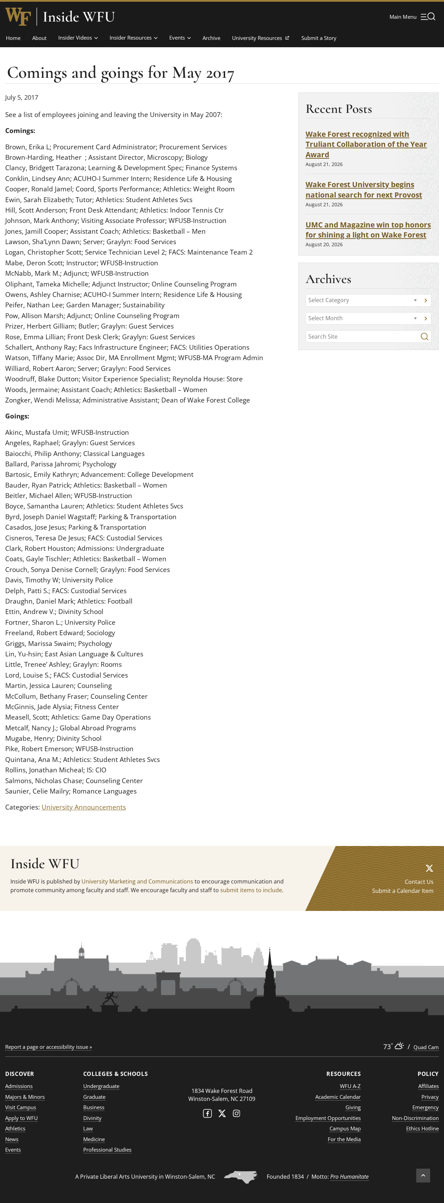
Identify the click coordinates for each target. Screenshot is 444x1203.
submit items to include (251, 890)
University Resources (257, 39)
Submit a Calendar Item (403, 891)
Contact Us (419, 882)
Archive (211, 37)
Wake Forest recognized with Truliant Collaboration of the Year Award (366, 144)
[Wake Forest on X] (222, 1115)
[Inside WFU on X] (429, 868)
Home (13, 37)
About (39, 37)
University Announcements (84, 807)
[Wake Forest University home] (18, 17)
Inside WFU (79, 16)
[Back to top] (423, 1176)
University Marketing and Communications (137, 881)
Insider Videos (75, 37)
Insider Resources (131, 37)
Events (177, 37)
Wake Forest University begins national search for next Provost (364, 189)
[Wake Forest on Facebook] (207, 1115)
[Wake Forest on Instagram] (236, 1115)
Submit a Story (318, 37)
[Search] (424, 336)
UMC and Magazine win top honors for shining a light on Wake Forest (368, 229)
